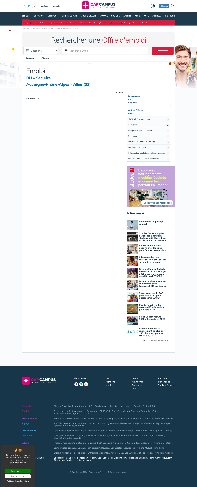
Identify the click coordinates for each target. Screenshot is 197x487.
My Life (169, 418)
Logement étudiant (74, 435)
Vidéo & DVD (119, 442)
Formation (38, 16)
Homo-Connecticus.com (160, 457)
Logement (53, 16)
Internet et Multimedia (148, 147)
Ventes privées (94, 418)
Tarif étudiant (69, 16)
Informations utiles (63, 438)
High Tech (169, 16)
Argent (127, 16)
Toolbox (99, 406)
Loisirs (83, 430)
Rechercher (162, 50)
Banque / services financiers (148, 130)
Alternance (65, 23)
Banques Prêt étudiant (89, 447)
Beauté (57, 418)
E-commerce (148, 136)
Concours (107, 442)
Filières (57, 406)
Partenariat (164, 381)
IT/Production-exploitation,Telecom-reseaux (148, 153)
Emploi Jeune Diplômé (78, 23)
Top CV (85, 413)
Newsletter (56, 6)
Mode (130, 430)
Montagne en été (110, 423)
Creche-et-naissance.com (78, 460)
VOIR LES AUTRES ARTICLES (155, 340)
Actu (146, 16)
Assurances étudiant (133, 447)
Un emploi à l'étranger (102, 23)
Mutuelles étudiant (154, 447)
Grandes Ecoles (141, 406)
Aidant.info (59, 460)
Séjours (159, 423)
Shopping (108, 418)
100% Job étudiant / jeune (148, 119)
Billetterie (168, 442)
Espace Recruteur (134, 23)
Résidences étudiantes (97, 435)
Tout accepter (18, 471)
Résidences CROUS (138, 435)
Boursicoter (116, 447)
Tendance (160, 418)
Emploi (25, 16)
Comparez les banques (65, 447)
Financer (160, 435)
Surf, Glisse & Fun (62, 423)
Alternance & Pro (85, 406)
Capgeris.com (60, 457)
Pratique (79, 425)
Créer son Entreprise (141, 411)
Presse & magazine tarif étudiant (70, 442)
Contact (44, 6)
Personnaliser (18, 476)
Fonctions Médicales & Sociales (148, 141)
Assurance (148, 125)
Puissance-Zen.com (137, 457)
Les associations (78, 452)
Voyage (104, 16)
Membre (154, 6)
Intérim (90, 23)
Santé (83, 418)
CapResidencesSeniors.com (82, 457)
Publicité (162, 378)
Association (27, 453)
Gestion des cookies (118, 472)
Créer (56, 452)
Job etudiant (41, 23)
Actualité (108, 406)
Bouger (136, 423)
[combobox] (31, 58)
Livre (150, 442)
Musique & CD (95, 442)
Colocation (59, 435)
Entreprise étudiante (98, 452)
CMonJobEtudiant (53, 23)
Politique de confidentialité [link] (18, 481)
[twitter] (29, 6)
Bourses (105, 447)
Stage (33, 23)
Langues (128, 406)
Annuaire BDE (116, 452)
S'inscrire (164, 6)
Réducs (168, 430)
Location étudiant (118, 435)
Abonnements (72, 430)
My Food (118, 418)
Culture (115, 16)
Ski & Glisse (125, 423)
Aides (152, 435)
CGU (108, 378)
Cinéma (131, 442)
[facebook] (24, 6)
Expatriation (116, 23)
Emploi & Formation (133, 418)
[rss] (34, 6)
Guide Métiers (69, 406)
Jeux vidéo (141, 442)
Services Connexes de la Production (148, 158)
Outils (124, 23)
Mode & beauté (88, 16)
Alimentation (141, 430)
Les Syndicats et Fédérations (138, 452)
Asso (137, 16)
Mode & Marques (70, 418)
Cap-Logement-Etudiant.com (112, 457)
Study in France (166, 385)
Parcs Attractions (92, 423)
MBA (152, 406)
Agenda (157, 16)
